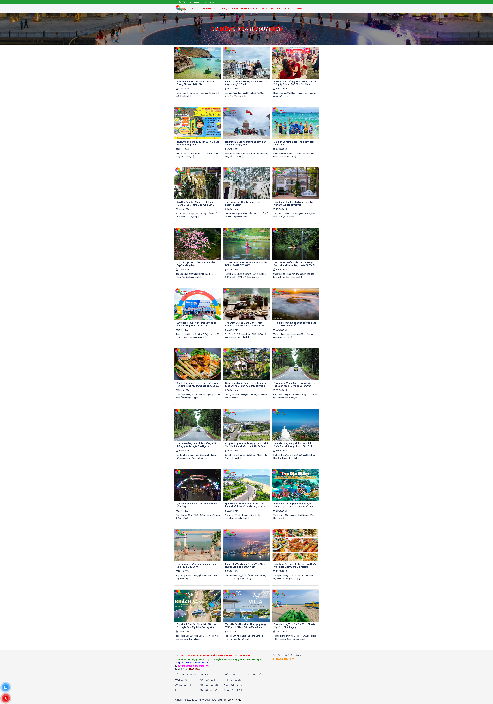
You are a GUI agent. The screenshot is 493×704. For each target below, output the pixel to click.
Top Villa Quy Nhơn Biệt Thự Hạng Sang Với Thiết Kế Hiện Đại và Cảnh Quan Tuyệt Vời (245, 626)
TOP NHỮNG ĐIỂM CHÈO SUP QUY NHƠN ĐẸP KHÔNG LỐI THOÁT (246, 264)
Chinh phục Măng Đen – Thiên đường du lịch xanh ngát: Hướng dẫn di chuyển (294, 384)
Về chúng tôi (181, 680)
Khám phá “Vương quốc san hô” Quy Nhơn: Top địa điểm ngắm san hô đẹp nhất (293, 505)
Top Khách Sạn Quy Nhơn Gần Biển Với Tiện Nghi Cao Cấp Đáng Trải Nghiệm (196, 626)
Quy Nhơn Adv (234, 700)
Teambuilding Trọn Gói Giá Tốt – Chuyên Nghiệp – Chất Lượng (294, 626)
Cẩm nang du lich (183, 685)
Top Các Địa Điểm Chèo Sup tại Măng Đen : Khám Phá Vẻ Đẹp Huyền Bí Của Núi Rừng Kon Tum (295, 264)
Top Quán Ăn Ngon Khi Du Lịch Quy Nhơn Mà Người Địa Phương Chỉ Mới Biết (295, 565)
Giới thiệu (195, 9)
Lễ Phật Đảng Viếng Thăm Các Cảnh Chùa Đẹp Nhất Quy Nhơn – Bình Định (293, 445)
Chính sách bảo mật (209, 685)
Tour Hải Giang (210, 9)
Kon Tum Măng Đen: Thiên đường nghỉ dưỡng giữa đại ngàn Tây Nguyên (196, 445)
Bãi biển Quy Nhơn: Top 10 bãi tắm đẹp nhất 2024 (294, 143)
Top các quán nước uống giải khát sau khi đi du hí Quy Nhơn (196, 565)
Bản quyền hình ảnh (233, 690)
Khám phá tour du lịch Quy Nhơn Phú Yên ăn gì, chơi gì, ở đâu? (246, 83)
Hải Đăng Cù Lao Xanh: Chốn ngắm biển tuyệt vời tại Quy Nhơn (245, 143)
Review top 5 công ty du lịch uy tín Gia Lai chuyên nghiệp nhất (197, 143)
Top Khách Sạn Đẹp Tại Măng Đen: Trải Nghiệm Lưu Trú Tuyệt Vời (294, 203)
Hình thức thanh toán (233, 680)
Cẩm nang (298, 9)
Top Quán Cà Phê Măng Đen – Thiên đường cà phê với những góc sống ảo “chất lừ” (244, 324)
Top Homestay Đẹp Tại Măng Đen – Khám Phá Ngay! (243, 203)
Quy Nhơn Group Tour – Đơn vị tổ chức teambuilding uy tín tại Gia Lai (196, 324)
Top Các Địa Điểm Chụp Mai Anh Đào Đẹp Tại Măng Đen (195, 264)
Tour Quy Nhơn (227, 9)
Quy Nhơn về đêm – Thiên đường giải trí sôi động (196, 505)
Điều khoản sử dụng (209, 680)
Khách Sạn (265, 9)
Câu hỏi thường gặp (209, 690)
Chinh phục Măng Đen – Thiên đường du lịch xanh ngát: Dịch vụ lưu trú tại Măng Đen (246, 384)
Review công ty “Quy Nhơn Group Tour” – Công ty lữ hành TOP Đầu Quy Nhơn (295, 83)
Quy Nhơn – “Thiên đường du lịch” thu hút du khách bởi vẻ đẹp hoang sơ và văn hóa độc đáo (246, 505)
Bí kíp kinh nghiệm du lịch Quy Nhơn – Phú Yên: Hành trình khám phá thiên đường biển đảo (246, 445)
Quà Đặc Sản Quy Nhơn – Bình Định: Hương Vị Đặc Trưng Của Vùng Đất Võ (196, 203)
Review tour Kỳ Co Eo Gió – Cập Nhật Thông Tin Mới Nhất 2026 (195, 83)
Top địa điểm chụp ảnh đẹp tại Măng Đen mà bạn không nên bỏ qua (295, 324)
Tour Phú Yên (247, 9)
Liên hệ (178, 690)
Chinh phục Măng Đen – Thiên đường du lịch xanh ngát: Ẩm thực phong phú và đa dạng (197, 384)
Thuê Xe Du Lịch (283, 9)
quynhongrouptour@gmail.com (201, 2)
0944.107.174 (284, 659)
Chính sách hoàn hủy (233, 685)
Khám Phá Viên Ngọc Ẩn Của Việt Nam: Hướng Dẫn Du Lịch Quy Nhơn (245, 565)
